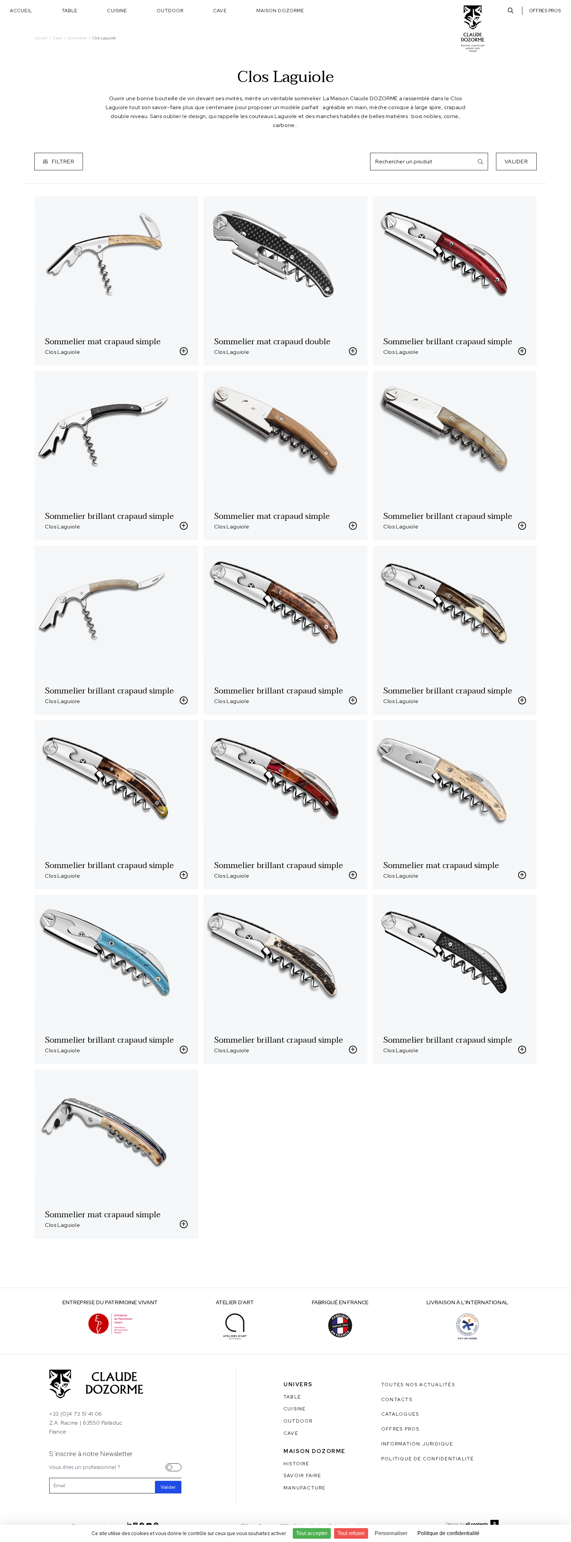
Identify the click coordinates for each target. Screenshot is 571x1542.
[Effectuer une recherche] (510, 11)
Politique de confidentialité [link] (448, 1533)
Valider (516, 161)
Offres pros (545, 11)
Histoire (296, 1464)
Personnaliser (391, 1533)
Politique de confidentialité (427, 1459)
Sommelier (77, 38)
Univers (298, 1384)
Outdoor (170, 11)
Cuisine (117, 11)
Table (70, 11)
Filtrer (63, 161)
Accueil (21, 11)
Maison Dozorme (280, 11)
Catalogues (400, 1414)
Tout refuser (351, 1533)
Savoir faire (302, 1476)
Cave (219, 11)
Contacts (396, 1399)
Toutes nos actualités (418, 1385)
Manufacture (305, 1488)
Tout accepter (311, 1533)
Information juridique (417, 1444)
